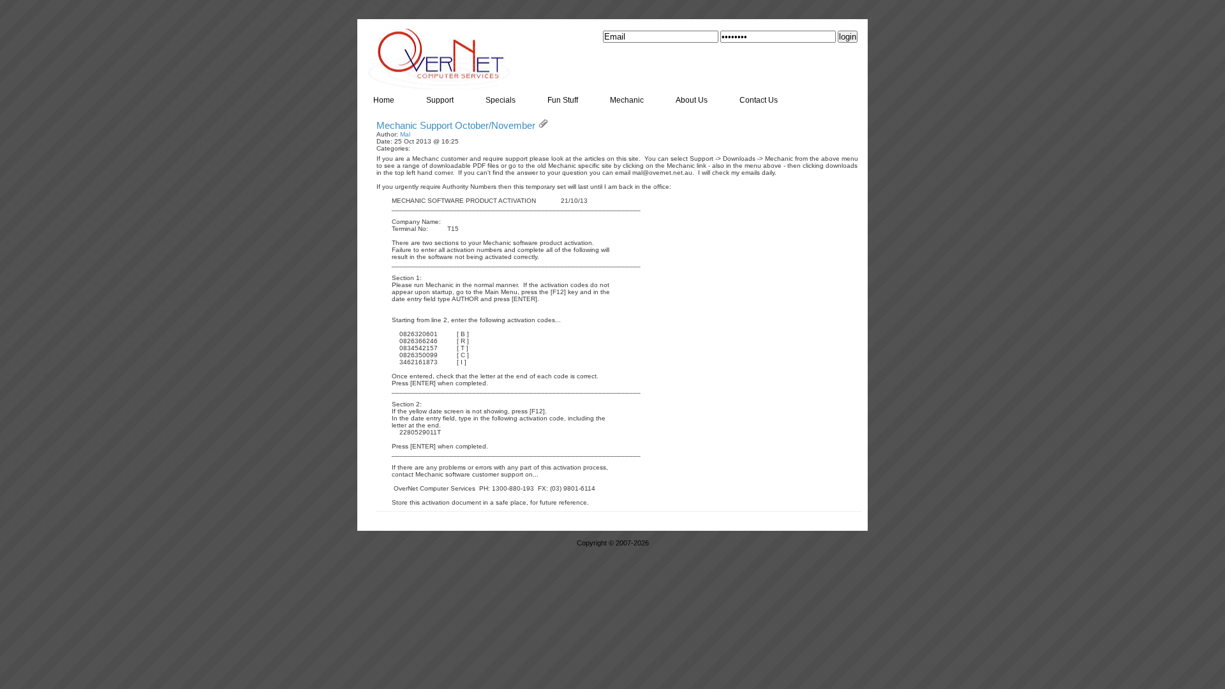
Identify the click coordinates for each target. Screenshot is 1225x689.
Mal (405, 134)
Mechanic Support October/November (455, 125)
